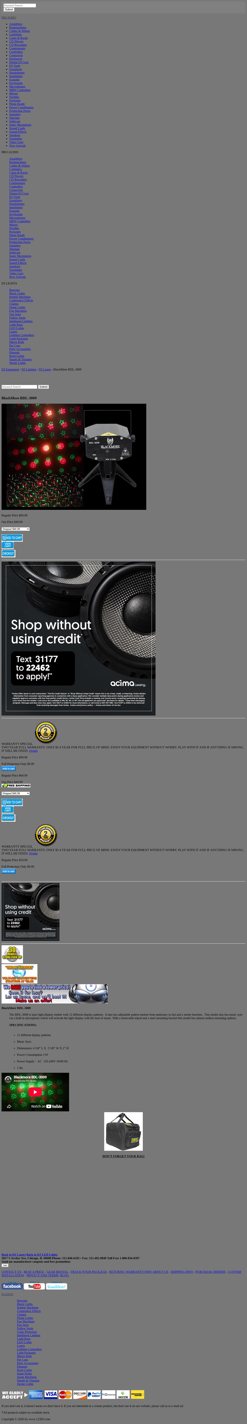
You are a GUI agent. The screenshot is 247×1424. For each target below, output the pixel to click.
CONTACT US (11, 1271)
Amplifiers (15, 24)
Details (33, 750)
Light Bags (16, 324)
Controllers (16, 51)
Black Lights (17, 293)
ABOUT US (160, 1271)
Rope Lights (16, 356)
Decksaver (15, 58)
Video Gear (16, 142)
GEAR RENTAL (57, 1271)
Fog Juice (15, 314)
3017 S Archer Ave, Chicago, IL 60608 (26, 1258)
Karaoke (14, 79)
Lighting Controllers (21, 335)
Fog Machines (18, 310)
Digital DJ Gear (19, 62)
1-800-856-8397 (130, 1258)
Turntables (15, 138)
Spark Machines (27, 1377)
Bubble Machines (20, 297)
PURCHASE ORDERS (210, 1271)
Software (14, 121)
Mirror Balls (16, 342)
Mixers (13, 93)
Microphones (17, 86)
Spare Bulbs (24, 1373)
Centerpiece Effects (21, 300)
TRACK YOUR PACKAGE (89, 1271)
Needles (14, 97)
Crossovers (16, 55)
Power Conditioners (21, 107)
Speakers (14, 135)
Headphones (17, 72)
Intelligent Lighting (21, 321)
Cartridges (15, 34)
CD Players (16, 41)
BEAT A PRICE (34, 1271)
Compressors (17, 48)
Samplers (14, 114)
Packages (15, 100)
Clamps (14, 303)
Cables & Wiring (19, 31)
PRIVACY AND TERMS (42, 1275)
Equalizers (15, 69)
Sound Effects (17, 131)
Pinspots (14, 352)
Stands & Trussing (20, 359)
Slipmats (14, 117)
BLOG (64, 1275)
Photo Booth (17, 104)
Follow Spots (17, 317)
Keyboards (16, 83)
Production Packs (19, 111)
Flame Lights (17, 307)
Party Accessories (20, 349)
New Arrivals (17, 145)
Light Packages (18, 338)
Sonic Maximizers (20, 124)
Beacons (14, 290)
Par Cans (14, 345)
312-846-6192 (71, 1258)
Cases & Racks (18, 38)
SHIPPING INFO (182, 1271)
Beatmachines (17, 27)
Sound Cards (17, 128)
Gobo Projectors (27, 1331)
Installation (16, 76)
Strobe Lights (17, 363)
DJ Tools (14, 65)
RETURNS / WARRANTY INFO (130, 1271)
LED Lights (16, 328)
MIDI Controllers (19, 90)
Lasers (13, 331)
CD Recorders (18, 45)
